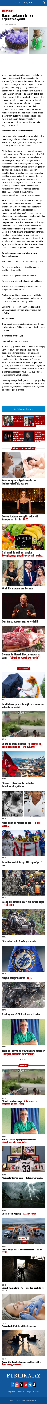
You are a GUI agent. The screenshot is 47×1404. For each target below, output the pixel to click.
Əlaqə (29, 1392)
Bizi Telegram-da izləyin (23, 409)
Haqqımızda (11, 1392)
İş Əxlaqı (36, 1392)
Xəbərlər (21, 1392)
